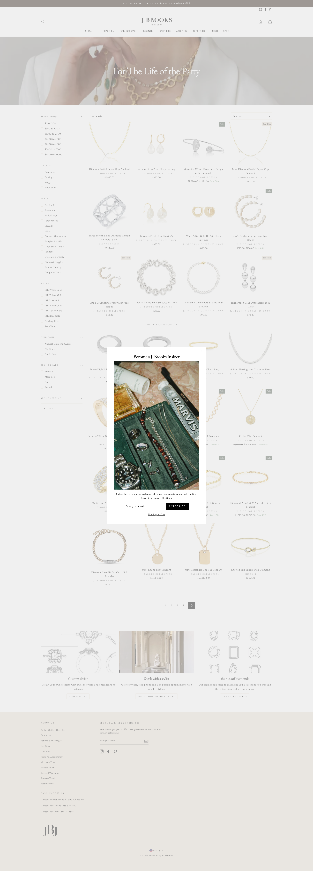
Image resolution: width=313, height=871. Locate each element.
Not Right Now (156, 514)
